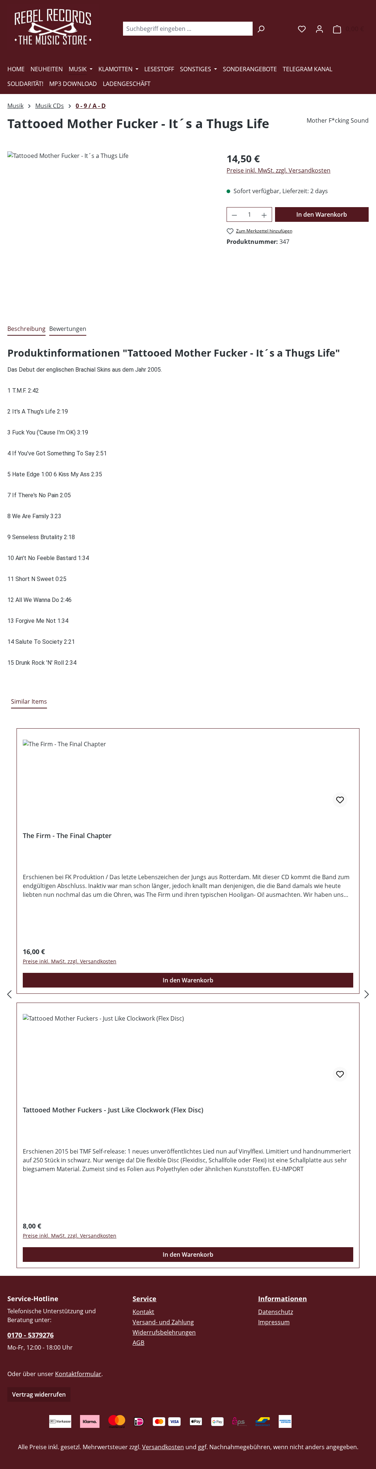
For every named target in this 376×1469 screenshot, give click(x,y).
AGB (138, 1343)
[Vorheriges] (9, 994)
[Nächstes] (366, 994)
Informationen (282, 1298)
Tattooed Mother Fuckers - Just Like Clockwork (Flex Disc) (113, 1110)
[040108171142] (109, 230)
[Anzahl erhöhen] (264, 214)
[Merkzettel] (302, 28)
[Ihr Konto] (319, 28)
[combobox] (188, 28)
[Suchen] (261, 28)
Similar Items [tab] (29, 701)
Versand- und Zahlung (163, 1322)
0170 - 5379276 (30, 1335)
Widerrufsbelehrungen (164, 1332)
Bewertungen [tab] (67, 329)
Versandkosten (163, 1447)
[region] (109, 230)
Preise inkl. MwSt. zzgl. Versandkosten (278, 170)
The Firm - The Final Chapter (67, 835)
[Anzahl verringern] (234, 214)
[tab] (26, 329)
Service (144, 1298)
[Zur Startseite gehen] (53, 27)
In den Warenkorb (321, 214)
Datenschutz (275, 1312)
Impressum (274, 1322)
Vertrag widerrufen (39, 1394)
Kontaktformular (78, 1374)
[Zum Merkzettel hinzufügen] (340, 800)
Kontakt (143, 1312)
